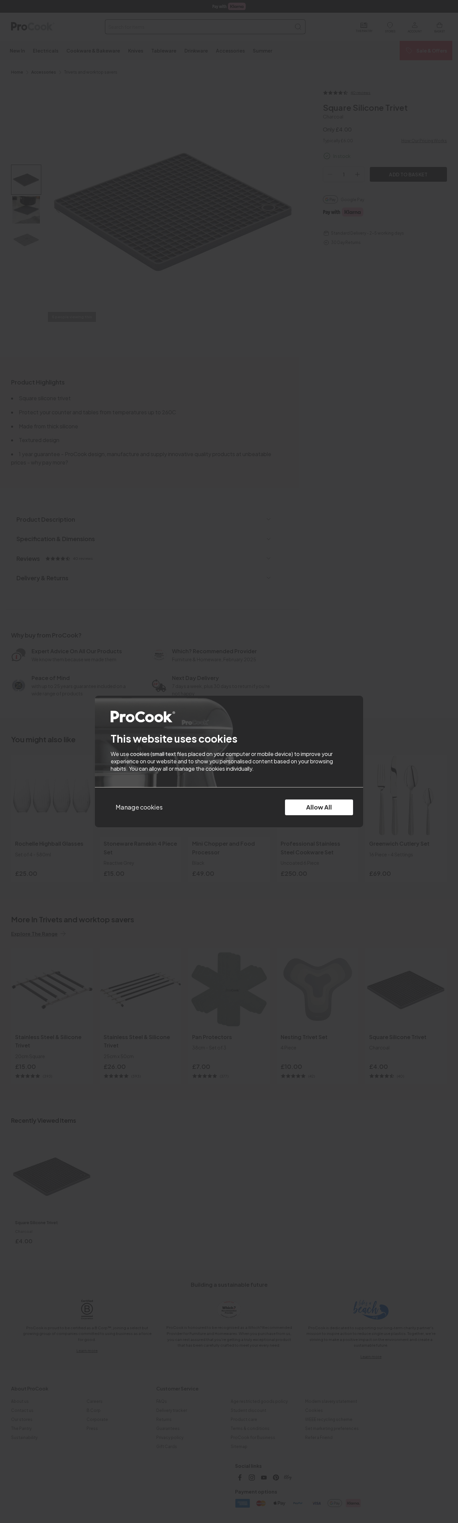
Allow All (319, 807)
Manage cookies (139, 807)
